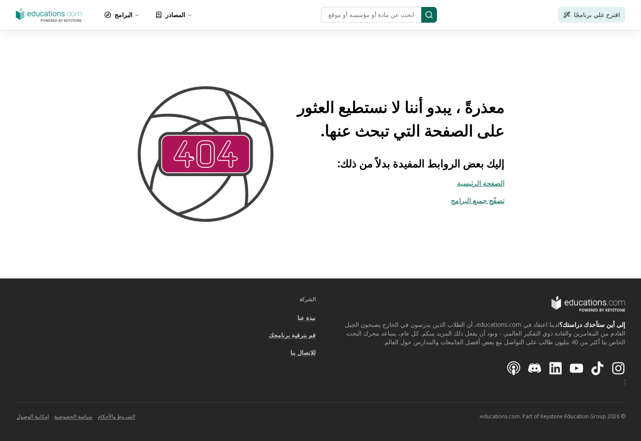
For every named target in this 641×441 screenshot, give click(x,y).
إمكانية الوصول (33, 416)
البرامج (124, 14)
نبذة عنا (306, 317)
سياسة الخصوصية (73, 416)
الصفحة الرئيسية (481, 183)
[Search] (429, 15)
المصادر (175, 14)
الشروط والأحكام (116, 416)
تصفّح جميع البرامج (478, 200)
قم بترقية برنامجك (292, 335)
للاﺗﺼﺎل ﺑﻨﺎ (303, 352)
